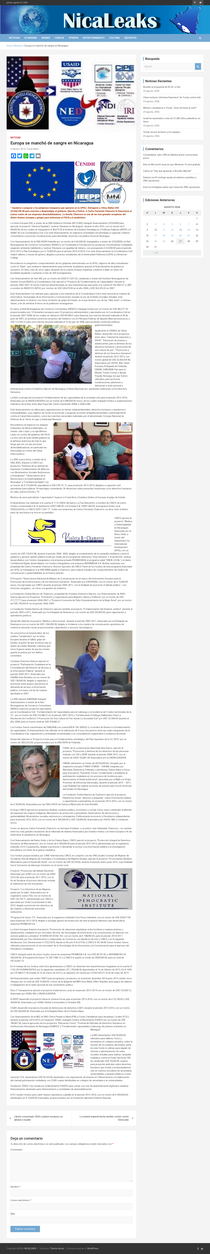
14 (188, 230)
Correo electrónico (20, 1200)
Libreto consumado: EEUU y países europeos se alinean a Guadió (38, 1118)
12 (172, 230)
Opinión (73, 37)
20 (180, 235)
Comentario (16, 1149)
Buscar (198, 66)
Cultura (114, 37)
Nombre (15, 1186)
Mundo (46, 37)
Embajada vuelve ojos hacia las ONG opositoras (176, 187)
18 (164, 235)
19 (172, 235)
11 (164, 230)
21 (188, 235)
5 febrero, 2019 (17, 149)
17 (155, 235)
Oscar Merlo (33, 149)
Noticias (14, 37)
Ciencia (59, 37)
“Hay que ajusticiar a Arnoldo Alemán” (172, 171)
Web (12, 1213)
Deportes (130, 37)
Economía (31, 37)
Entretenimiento (94, 37)
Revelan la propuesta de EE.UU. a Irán (161, 87)
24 (155, 241)
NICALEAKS (30, 1248)
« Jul (155, 252)
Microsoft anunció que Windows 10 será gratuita (175, 164)
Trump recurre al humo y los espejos (161, 132)
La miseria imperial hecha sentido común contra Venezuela (104, 1118)
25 (164, 241)
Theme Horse (57, 1248)
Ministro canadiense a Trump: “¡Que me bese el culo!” (170, 107)
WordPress (92, 1248)
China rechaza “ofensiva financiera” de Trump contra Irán (172, 97)
